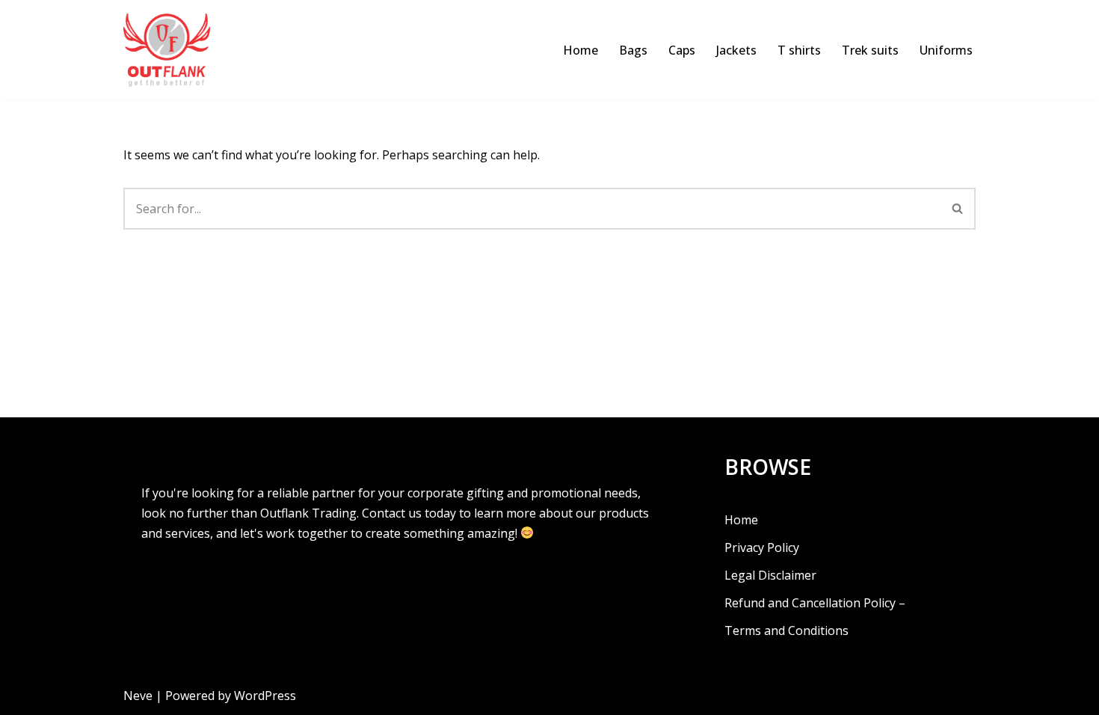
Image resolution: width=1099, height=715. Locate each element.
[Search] (958, 209)
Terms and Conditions (786, 630)
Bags (633, 50)
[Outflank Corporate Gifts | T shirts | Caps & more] (170, 50)
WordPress (265, 695)
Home (580, 50)
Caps (681, 50)
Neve (138, 695)
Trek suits (870, 50)
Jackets (736, 50)
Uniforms (946, 50)
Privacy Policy (761, 547)
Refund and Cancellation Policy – (814, 603)
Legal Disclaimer (770, 575)
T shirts (799, 50)
